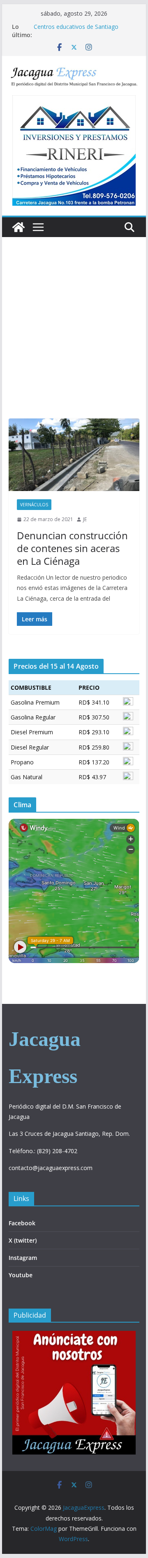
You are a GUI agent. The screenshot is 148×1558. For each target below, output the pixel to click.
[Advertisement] (74, 340)
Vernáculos (34, 505)
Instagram (23, 1258)
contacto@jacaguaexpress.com (50, 1168)
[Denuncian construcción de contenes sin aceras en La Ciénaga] (74, 454)
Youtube (20, 1275)
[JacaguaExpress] (18, 227)
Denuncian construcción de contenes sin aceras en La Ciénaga (72, 548)
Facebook (22, 1223)
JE (85, 519)
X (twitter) (23, 1240)
